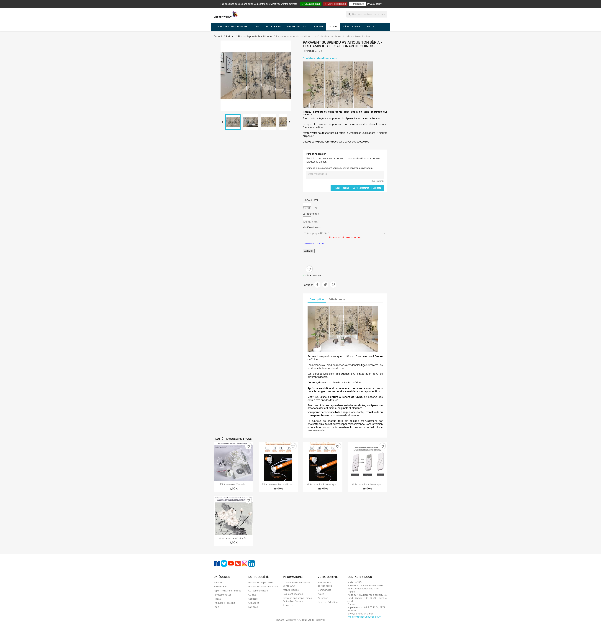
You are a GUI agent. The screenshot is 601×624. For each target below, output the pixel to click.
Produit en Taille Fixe (224, 602)
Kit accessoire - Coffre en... (233, 538)
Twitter (224, 563)
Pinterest (333, 284)
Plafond (218, 582)
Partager (317, 284)
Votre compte (328, 577)
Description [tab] (317, 299)
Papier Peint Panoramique (227, 590)
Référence (308, 50)
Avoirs (321, 593)
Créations (253, 602)
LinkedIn (251, 563)
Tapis (216, 606)
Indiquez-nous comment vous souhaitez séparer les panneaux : (340, 167)
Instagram (244, 563)
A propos (288, 605)
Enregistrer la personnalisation (357, 188)
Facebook (217, 563)
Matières (253, 606)
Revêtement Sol (222, 594)
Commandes (324, 589)
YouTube (231, 563)
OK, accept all (312, 4)
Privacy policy (374, 4)
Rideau (217, 598)
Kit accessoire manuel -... (233, 484)
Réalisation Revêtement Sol (263, 586)
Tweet (325, 284)
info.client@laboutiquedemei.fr (364, 616)
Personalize (357, 4)
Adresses (323, 597)
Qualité (252, 594)
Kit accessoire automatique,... (278, 484)
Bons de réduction (328, 602)
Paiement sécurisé (293, 593)
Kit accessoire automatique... (367, 484)
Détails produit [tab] (338, 299)
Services (253, 598)
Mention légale (291, 589)
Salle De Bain (220, 586)
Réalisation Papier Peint (261, 582)
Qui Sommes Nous (258, 590)
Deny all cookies (336, 4)
